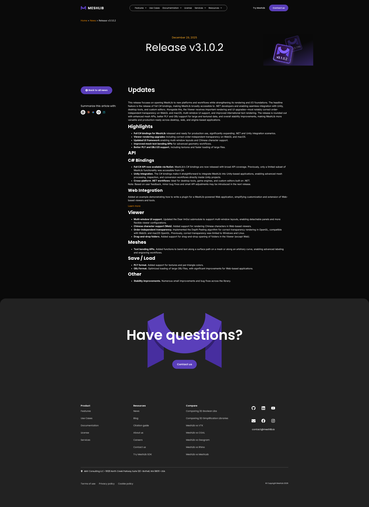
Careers (138, 440)
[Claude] (88, 112)
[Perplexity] (104, 112)
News (93, 20)
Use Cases (86, 418)
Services (85, 440)
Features (86, 411)
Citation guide (141, 425)
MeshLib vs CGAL (195, 432)
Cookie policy (125, 483)
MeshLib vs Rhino (195, 447)
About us (138, 432)
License (85, 432)
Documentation (90, 425)
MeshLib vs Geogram (198, 440)
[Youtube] (273, 408)
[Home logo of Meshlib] (98, 8)
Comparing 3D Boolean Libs (201, 411)
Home (84, 20)
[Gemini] (93, 112)
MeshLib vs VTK (194, 425)
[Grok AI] (98, 112)
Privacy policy (107, 483)
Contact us (139, 447)
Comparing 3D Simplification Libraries (207, 418)
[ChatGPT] (83, 112)
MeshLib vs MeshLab (197, 454)
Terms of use (88, 483)
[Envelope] (254, 421)
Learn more (134, 205)
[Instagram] (273, 421)
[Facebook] (263, 421)
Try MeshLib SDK (142, 454)
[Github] (254, 408)
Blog (135, 418)
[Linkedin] (263, 408)
